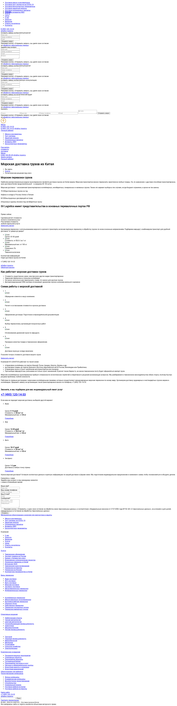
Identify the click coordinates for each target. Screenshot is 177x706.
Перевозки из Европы (13, 568)
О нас (7, 18)
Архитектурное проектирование (17, 681)
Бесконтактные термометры (16, 144)
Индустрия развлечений (14, 669)
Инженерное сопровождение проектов (20, 560)
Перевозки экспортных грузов (17, 607)
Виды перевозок (7, 575)
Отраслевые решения (9, 614)
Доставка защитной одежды (16, 8)
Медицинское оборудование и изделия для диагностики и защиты (26, 515)
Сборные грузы (11, 604)
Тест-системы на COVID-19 (15, 521)
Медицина (9, 643)
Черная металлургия (13, 620)
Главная (8, 12)
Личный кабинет (7, 130)
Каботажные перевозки (14, 605)
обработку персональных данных (16, 45)
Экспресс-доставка (12, 587)
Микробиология (11, 641)
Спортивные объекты (13, 657)
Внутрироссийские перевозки (16, 602)
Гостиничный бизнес (13, 661)
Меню (3, 125)
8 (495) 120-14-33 (7, 29)
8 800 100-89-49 (7, 155)
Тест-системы (10, 136)
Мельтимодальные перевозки (16, 589)
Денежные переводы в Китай (16, 562)
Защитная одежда (12, 138)
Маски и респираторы (13, 134)
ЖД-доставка (10, 581)
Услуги (7, 14)
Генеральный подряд (13, 685)
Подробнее (9, 418)
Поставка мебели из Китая (15, 687)
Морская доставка (12, 585)
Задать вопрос (6, 157)
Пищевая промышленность (15, 639)
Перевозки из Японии (13, 570)
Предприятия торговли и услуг (16, 663)
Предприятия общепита (14, 659)
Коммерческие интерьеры (15, 679)
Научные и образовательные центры (19, 665)
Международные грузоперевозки (18, 600)
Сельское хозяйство (12, 646)
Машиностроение (11, 628)
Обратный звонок (7, 267)
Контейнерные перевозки (15, 598)
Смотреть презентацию (10, 700)
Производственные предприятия (17, 656)
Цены (7, 16)
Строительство (10, 683)
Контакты (8, 25)
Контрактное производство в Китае (18, 572)
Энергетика (9, 626)
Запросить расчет (7, 226)
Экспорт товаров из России (15, 556)
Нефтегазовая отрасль (13, 618)
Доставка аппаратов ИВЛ (14, 12)
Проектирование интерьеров (12, 674)
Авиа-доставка (10, 579)
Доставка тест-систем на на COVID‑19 (19, 5)
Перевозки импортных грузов (16, 609)
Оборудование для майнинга (12, 672)
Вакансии (8, 21)
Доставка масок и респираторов (17, 3)
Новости (8, 20)
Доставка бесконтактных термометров (20, 6)
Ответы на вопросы (12, 23)
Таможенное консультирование (17, 566)
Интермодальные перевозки (16, 591)
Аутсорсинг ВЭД (11, 564)
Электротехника (11, 648)
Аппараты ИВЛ (10, 142)
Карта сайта (5, 692)
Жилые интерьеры (12, 677)
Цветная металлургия (13, 622)
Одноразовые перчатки (14, 140)
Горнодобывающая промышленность (19, 624)
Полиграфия (9, 644)
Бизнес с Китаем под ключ (15, 558)
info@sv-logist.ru (7, 31)
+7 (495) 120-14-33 (13, 394)
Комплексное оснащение (10, 652)
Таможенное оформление (15, 554)
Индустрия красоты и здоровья (17, 667)
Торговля (8, 637)
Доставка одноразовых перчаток (17, 10)
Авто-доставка (10, 583)
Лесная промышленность (15, 630)
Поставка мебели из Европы (16, 689)
